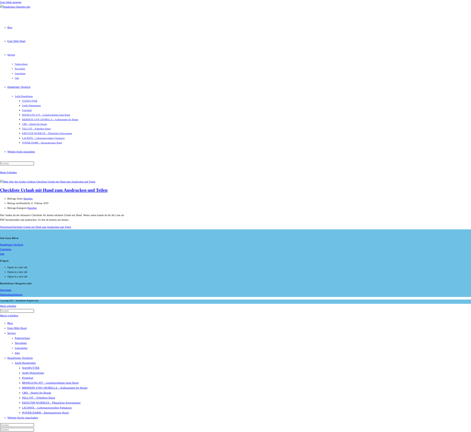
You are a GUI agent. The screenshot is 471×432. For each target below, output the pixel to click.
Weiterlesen (35, 227)
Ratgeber (28, 198)
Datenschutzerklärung (11, 294)
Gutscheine (5, 249)
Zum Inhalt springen (10, 2)
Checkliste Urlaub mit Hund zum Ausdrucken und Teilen (53, 190)
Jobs (2, 254)
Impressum (5, 290)
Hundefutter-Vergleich (11, 244)
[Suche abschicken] (36, 311)
